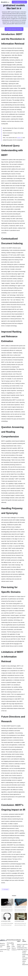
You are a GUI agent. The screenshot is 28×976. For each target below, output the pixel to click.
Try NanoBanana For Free (19, 2)
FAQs (8, 949)
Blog (13, 943)
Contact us (14, 949)
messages (6, 889)
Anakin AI (19, 137)
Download (9, 943)
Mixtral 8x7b (25, 964)
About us (14, 948)
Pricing (8, 948)
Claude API (19, 949)
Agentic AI (19, 944)
